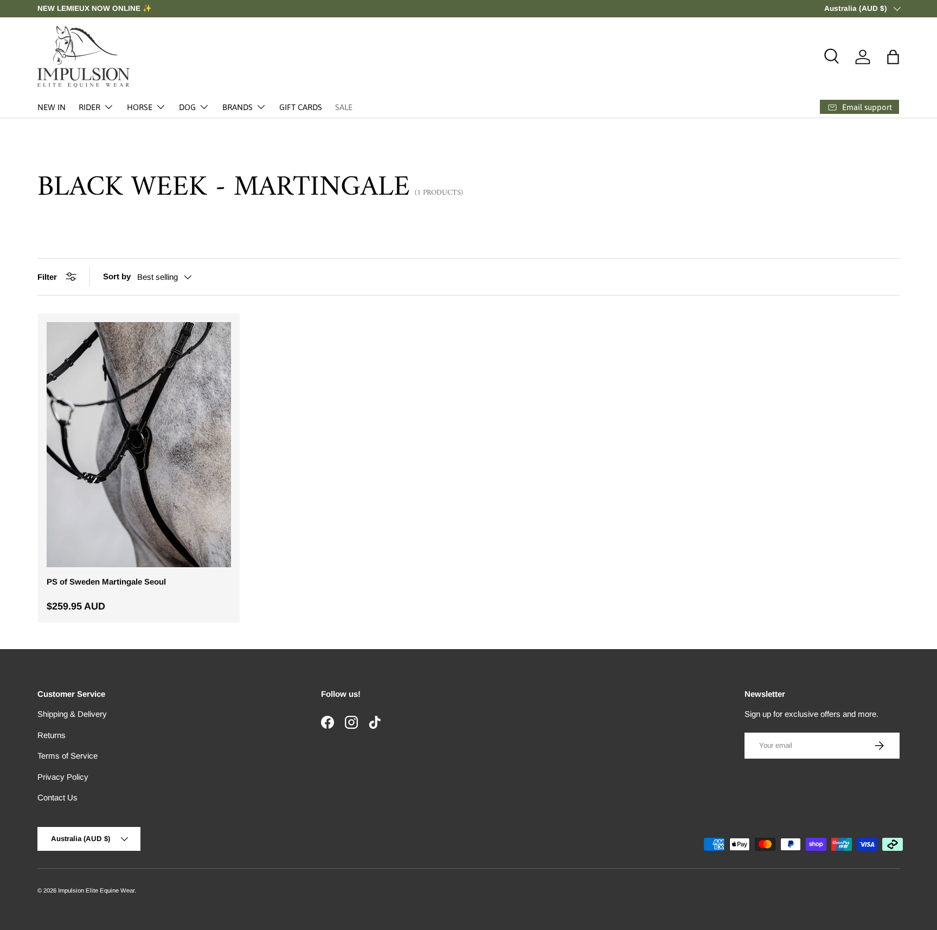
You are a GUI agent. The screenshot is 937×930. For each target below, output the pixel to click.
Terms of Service (67, 755)
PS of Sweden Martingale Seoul (106, 581)
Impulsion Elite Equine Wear (96, 890)
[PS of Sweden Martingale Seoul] (139, 445)
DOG (187, 107)
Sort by (117, 276)
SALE (343, 107)
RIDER (89, 107)
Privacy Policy (62, 776)
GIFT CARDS (300, 107)
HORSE (139, 107)
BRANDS (237, 107)
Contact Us (57, 797)
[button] (893, 57)
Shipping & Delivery (72, 714)
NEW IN (51, 107)
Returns (51, 735)
